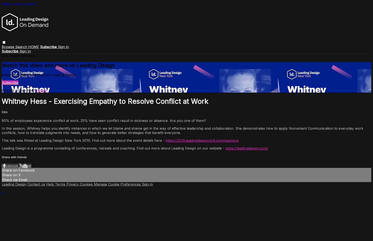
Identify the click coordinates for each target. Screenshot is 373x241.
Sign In (25, 51)
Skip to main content (19, 4)
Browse (8, 47)
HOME (33, 47)
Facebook (10, 166)
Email (27, 166)
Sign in (63, 47)
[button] (4, 42)
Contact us (36, 184)
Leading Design (14, 184)
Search (21, 47)
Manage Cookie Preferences (118, 184)
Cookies (87, 184)
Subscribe (10, 82)
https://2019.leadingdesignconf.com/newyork (202, 140)
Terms (60, 184)
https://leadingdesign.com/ (246, 148)
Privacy (73, 184)
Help (50, 184)
